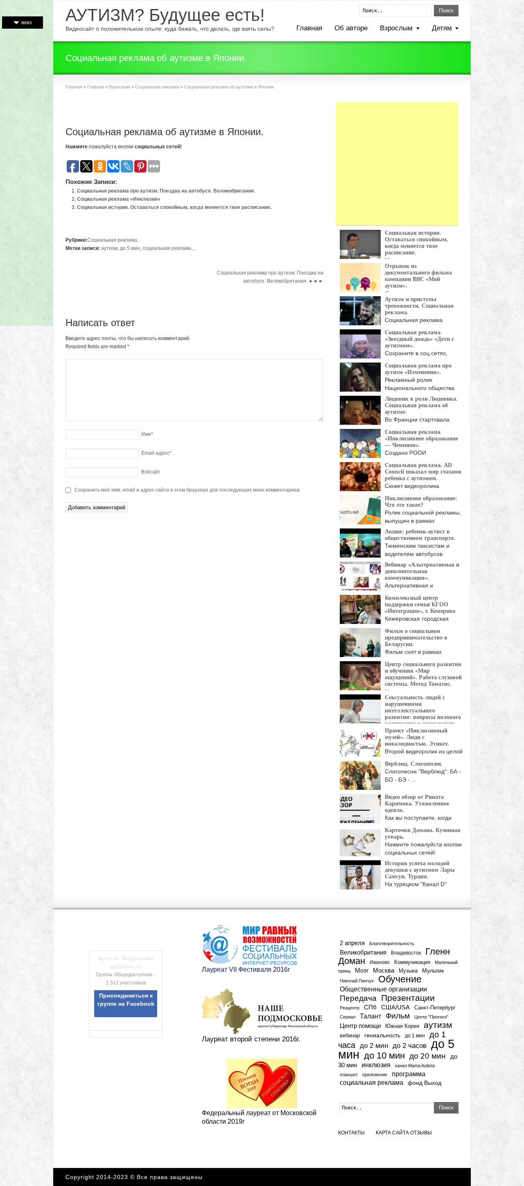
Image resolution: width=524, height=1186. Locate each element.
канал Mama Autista (415, 1065)
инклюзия (376, 1064)
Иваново (380, 962)
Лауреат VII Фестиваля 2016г (246, 969)
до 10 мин (384, 1055)
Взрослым (396, 28)
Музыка (408, 971)
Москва (383, 970)
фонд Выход (424, 1082)
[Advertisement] (397, 163)
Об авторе (351, 28)
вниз (26, 22)
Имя (147, 434)
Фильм (398, 1015)
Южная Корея (402, 1026)
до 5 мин (130, 248)
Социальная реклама (157, 86)
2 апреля (352, 943)
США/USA (395, 1007)
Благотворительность (391, 943)
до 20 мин (427, 1056)
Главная (309, 28)
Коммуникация (412, 962)
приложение (374, 1074)
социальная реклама (166, 248)
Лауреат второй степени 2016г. (251, 1039)
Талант (370, 1016)
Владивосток (406, 952)
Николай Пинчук (357, 980)
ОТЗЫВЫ (421, 1133)
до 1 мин (415, 1036)
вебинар (350, 1035)
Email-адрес (156, 453)
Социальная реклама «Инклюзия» (118, 199)
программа (408, 1073)
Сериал (347, 1016)
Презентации (408, 998)
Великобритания (363, 952)
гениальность (382, 1035)
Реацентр (349, 1007)
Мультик (433, 971)
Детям (442, 28)
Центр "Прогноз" (431, 1016)
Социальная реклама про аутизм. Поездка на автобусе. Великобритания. (166, 191)
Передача (358, 998)
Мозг (361, 970)
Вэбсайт (150, 472)
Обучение (400, 979)
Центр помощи (360, 1025)
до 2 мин (374, 1046)
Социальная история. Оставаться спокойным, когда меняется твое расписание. (174, 207)
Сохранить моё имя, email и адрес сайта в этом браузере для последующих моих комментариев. (187, 490)
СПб (370, 1007)
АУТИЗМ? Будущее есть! (165, 15)
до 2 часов (410, 1046)
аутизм (109, 248)
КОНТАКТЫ (351, 1133)
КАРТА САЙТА (392, 1133)
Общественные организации (383, 989)
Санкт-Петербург (435, 1008)
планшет (349, 1074)
